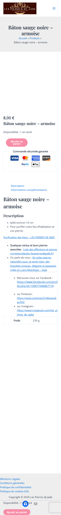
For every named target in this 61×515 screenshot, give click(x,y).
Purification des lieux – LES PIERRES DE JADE (29, 237)
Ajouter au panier (17, 143)
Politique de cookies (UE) (14, 491)
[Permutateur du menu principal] (54, 8)
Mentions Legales (10, 479)
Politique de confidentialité (15, 487)
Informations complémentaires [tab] (29, 190)
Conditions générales (12, 483)
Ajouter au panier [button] (14, 383)
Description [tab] (17, 185)
